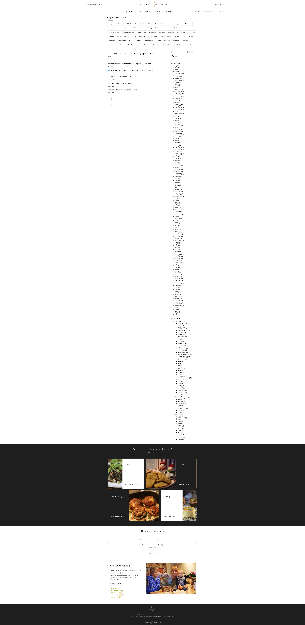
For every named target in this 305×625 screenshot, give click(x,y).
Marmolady (176, 40)
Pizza (125, 36)
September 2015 (179, 262)
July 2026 (177, 66)
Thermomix (220, 12)
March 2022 (178, 124)
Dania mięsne (178, 28)
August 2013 (178, 307)
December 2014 (179, 278)
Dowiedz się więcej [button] (117, 583)
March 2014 (178, 295)
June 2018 (177, 202)
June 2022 (178, 118)
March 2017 (178, 229)
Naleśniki (111, 36)
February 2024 (179, 89)
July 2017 (177, 222)
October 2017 (178, 217)
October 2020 (178, 151)
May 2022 (177, 120)
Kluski (184, 32)
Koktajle (129, 24)
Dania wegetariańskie (114, 32)
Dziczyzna (171, 32)
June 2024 (178, 84)
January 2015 (178, 276)
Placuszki (133, 36)
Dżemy (159, 40)
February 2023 (179, 104)
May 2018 (177, 204)
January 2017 (178, 233)
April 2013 (177, 315)
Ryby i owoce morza (144, 36)
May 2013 (177, 313)
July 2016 (177, 244)
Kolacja (126, 28)
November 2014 (179, 280)
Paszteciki (185, 40)
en (223, 4)
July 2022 (177, 117)
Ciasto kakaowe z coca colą (119, 77)
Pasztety (111, 45)
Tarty (183, 36)
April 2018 (177, 206)
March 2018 (178, 207)
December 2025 (179, 73)
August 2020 (178, 155)
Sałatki (155, 36)
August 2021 (178, 137)
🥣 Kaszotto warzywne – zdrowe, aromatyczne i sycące (131, 70)
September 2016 (179, 240)
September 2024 (179, 80)
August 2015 (178, 264)
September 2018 (179, 197)
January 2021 (178, 146)
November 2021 (179, 131)
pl (220, 4)
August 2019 (178, 177)
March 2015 (178, 273)
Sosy (162, 36)
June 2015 (177, 267)
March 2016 (178, 251)
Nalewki (137, 24)
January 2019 (178, 189)
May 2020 (177, 160)
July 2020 (177, 157)
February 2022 (179, 126)
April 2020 (178, 162)
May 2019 (177, 182)
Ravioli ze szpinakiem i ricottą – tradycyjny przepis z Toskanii (133, 53)
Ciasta (110, 49)
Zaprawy (138, 45)
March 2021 (178, 142)
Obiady (133, 28)
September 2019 (179, 175)
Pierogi (119, 36)
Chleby (192, 45)
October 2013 (178, 304)
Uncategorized (157, 45)
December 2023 (179, 91)
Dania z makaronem (129, 32)
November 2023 (179, 93)
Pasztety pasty (121, 45)
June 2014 (177, 289)
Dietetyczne (152, 32)
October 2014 (178, 282)
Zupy (130, 40)
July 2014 (177, 287)
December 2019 (179, 169)
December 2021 (179, 129)
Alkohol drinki (120, 24)
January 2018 (178, 211)
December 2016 (179, 235)
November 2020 (179, 149)
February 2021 (178, 144)
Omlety (169, 28)
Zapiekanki (112, 40)
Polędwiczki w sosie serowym (120, 83)
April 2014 (177, 293)
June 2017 (177, 224)
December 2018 (179, 191)
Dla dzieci (162, 32)
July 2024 (177, 82)
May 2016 (177, 247)
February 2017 (178, 231)
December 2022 (179, 108)
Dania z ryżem (142, 32)
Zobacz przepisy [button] (131, 484)
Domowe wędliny (149, 40)
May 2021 (177, 140)
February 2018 (178, 209)
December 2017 (179, 213)
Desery (125, 49)
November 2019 (179, 171)
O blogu (215, 4)
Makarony (192, 32)
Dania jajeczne (159, 28)
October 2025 (178, 77)
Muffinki (145, 49)
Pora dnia (197, 12)
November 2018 (179, 193)
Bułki (185, 45)
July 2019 (177, 178)
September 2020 (179, 153)
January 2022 (178, 128)
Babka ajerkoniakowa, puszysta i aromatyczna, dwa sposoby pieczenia (152, 545)
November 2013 (179, 302)
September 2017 (179, 218)
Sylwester (179, 24)
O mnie (177, 59)
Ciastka (117, 49)
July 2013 (177, 309)
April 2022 (177, 122)
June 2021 (177, 138)
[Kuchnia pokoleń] (152, 3)
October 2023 (178, 95)
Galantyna (167, 40)
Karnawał (170, 24)
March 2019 (178, 186)
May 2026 (177, 68)
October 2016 (178, 238)
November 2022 (179, 109)
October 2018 (178, 195)
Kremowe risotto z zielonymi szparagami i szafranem (129, 64)
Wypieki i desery (143, 11)
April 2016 (177, 249)
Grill (178, 32)
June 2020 (178, 158)
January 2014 (178, 298)
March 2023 (178, 102)
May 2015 (177, 269)
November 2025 (179, 75)
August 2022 (178, 115)
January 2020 (178, 167)
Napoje (168, 11)
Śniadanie (141, 28)
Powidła (130, 45)
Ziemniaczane (122, 40)
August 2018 (178, 198)
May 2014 (177, 291)
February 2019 (178, 187)
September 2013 (179, 305)
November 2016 (179, 236)
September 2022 (179, 113)
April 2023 (177, 100)
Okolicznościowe (209, 12)
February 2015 (178, 275)
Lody (138, 49)
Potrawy (130, 11)
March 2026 (178, 69)
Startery (169, 36)
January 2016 (178, 255)
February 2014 (178, 296)
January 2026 (178, 71)
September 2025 (179, 78)
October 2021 (178, 133)
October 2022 (178, 111)
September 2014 (179, 284)
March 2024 (178, 88)
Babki (178, 45)
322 (112, 104)
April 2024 (177, 86)
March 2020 (178, 164)
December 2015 (179, 256)
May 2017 (177, 226)
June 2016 (177, 246)
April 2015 (177, 271)
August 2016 (178, 242)
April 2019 (177, 184)
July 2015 (177, 266)
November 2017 (179, 215)
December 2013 (179, 300)
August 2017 (178, 220)
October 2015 (178, 260)
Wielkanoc (188, 24)
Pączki (110, 28)
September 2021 (179, 135)
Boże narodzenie (160, 24)
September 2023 (179, 97)
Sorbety (168, 49)
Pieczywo (160, 49)
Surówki (176, 36)
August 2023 (178, 98)
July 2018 (177, 200)
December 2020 (179, 147)
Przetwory (157, 11)
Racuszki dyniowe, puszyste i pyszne (123, 90)
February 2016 (178, 253)
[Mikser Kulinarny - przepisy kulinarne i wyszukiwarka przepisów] (117, 593)
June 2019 (177, 180)
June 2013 (177, 311)
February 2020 (179, 166)
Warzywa (190, 36)
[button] (110, 543)
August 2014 (178, 286)
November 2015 (179, 258)
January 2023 (178, 106)
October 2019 (178, 173)
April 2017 (177, 227)
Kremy (132, 49)
